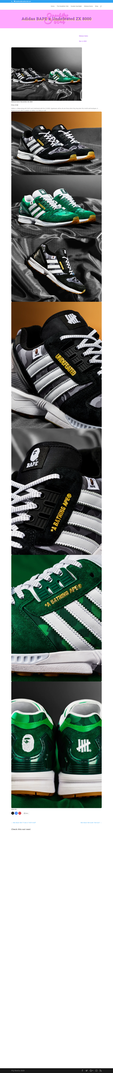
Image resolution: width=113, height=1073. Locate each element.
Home (52, 6)
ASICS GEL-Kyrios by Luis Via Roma (26, 899)
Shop (96, 6)
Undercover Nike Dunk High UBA (25, 973)
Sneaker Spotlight (76, 6)
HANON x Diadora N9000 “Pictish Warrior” (29, 1051)
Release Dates (88, 6)
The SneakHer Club (62, 6)
